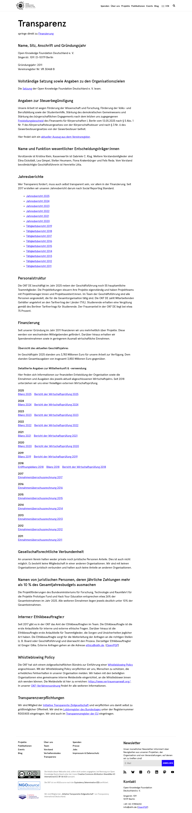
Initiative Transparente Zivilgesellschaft (66, 705)
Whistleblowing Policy (120, 665)
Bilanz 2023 (24, 415)
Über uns (115, 6)
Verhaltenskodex (52, 753)
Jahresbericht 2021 (37, 216)
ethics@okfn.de (95, 645)
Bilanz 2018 (52, 467)
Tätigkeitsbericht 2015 (39, 246)
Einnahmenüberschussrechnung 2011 (40, 540)
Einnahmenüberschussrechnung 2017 (40, 477)
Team (46, 746)
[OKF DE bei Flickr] (140, 772)
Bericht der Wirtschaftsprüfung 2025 (56, 394)
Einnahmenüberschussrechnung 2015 (40, 498)
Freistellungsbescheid (31, 121)
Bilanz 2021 (24, 436)
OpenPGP (112, 645)
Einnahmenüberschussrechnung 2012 (40, 529)
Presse (76, 746)
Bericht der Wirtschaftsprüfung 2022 (56, 425)
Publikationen (138, 6)
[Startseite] (42, 6)
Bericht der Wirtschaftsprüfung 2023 (56, 415)
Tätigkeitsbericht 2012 (39, 261)
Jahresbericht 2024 (37, 201)
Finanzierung (46, 33)
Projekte (125, 6)
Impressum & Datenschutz (86, 753)
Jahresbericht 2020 (38, 221)
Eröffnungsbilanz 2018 (31, 467)
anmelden (168, 763)
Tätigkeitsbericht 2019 (39, 226)
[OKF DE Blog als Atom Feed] (124, 772)
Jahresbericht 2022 (37, 211)
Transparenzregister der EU (82, 713)
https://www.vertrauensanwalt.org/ (109, 681)
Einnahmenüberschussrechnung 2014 (40, 508)
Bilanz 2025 (24, 394)
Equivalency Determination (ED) (86, 783)
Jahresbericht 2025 (37, 196)
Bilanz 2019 (24, 456)
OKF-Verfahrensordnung (45, 686)
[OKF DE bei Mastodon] (164, 772)
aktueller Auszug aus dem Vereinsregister (65, 137)
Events (149, 6)
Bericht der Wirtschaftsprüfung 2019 (56, 456)
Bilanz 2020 (25, 446)
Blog (156, 6)
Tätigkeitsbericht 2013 (39, 256)
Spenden (105, 6)
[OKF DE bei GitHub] (148, 772)
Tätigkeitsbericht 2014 (39, 251)
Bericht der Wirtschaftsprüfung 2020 (57, 446)
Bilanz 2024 (24, 404)
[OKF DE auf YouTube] (172, 772)
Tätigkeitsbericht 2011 (39, 266)
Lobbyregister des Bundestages (82, 709)
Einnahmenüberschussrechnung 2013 (40, 519)
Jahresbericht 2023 (37, 206)
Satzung (27, 88)
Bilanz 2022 (24, 425)
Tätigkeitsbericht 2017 (39, 236)
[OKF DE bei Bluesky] (132, 772)
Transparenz (50, 757)
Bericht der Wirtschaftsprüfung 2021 (56, 436)
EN (167, 6)
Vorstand (48, 749)
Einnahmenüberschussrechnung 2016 (40, 488)
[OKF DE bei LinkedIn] (156, 772)
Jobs (75, 749)
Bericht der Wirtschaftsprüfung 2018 (84, 467)
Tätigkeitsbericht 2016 (39, 241)
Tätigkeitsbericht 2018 (39, 231)
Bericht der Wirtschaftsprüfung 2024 (56, 404)
